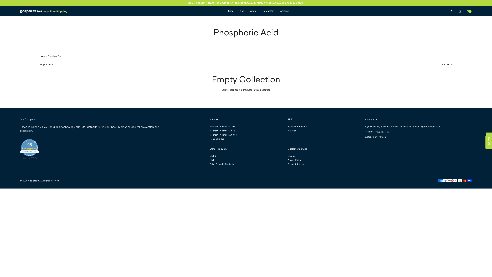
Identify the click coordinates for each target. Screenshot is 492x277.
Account (292, 156)
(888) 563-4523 (383, 131)
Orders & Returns (296, 164)
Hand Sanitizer (217, 139)
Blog (242, 11)
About (253, 11)
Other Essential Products (222, 164)
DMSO (213, 156)
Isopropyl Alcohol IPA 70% (222, 126)
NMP (212, 160)
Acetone (284, 11)
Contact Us (268, 11)
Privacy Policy (294, 160)
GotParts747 (34, 180)
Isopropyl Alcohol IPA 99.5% (223, 134)
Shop (230, 11)
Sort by (446, 64)
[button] (489, 140)
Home (42, 56)
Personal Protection (297, 126)
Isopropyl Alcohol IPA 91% (222, 130)
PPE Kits (292, 130)
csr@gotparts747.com (375, 137)
